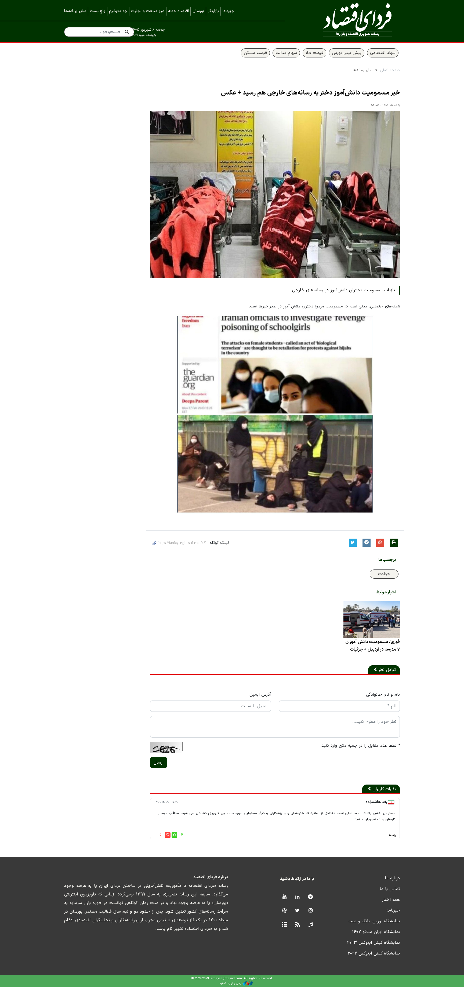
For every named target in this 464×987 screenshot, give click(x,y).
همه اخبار (391, 900)
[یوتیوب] (284, 897)
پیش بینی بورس (346, 53)
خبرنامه (393, 910)
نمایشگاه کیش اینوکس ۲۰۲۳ (373, 942)
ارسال (159, 762)
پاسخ (392, 835)
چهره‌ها (228, 11)
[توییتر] (297, 911)
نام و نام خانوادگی (383, 694)
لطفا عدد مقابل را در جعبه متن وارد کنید (360, 745)
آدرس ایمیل (260, 694)
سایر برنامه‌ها (75, 11)
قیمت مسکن (255, 53)
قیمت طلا (314, 53)
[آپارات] (284, 911)
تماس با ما (390, 889)
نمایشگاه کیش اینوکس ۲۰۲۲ (374, 953)
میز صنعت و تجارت (147, 11)
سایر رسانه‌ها (362, 70)
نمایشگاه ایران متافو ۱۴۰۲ (376, 932)
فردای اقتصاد (350, 21)
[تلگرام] (310, 897)
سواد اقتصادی (383, 53)
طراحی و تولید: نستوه (231, 983)
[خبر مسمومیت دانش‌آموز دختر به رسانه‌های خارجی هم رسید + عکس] (275, 194)
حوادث (384, 574)
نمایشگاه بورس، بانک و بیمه (374, 921)
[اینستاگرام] (310, 911)
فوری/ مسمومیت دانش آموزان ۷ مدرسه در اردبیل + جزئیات (372, 646)
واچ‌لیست (97, 11)
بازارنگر (213, 11)
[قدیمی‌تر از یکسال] (371, 619)
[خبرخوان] (297, 924)
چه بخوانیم (118, 11)
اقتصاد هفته (178, 11)
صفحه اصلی (390, 70)
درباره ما (392, 878)
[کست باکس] (310, 924)
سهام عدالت (286, 53)
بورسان (198, 11)
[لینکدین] (297, 897)
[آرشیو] (284, 924)
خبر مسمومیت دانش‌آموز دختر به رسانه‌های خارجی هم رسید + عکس (310, 93)
